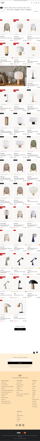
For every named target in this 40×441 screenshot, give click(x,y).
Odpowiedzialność (20, 415)
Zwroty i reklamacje (4, 384)
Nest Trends (34, 401)
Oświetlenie (18, 388)
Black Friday (34, 403)
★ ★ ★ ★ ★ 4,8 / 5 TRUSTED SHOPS (20, 0)
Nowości (33, 392)
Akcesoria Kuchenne (20, 384)
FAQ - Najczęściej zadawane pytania (7, 390)
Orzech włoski (28, 9)
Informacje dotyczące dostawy (6, 392)
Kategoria (10, 7)
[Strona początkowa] (2, 3)
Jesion (22, 9)
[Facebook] (16, 425)
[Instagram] (20, 425)
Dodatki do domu (19, 386)
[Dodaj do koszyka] (12, 40)
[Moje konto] (31, 3)
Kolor (17, 7)
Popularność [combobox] (36, 11)
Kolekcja (24, 7)
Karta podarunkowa (20, 395)
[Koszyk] (36, 3)
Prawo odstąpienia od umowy (6, 403)
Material (20, 7)
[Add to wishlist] (10, 40)
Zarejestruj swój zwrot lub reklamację (7, 386)
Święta (33, 395)
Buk (7, 9)
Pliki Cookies (3, 399)
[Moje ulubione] (34, 3)
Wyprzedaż (34, 390)
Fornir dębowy (16, 9)
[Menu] (38, 3)
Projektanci (34, 386)
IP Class (28, 7)
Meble (18, 392)
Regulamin (3, 395)
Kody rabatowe (34, 406)
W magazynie (5, 7)
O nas (18, 413)
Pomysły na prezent (35, 399)
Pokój (33, 397)
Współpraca (19, 419)
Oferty (33, 388)
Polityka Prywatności (4, 397)
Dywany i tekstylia (19, 390)
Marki (33, 384)
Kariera (18, 417)
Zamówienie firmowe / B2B (5, 401)
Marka (14, 7)
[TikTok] (23, 425)
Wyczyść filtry (2, 9)
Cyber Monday (34, 404)
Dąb (11, 9)
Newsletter (3, 388)
